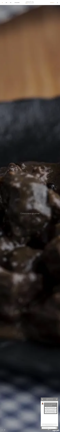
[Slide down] (30, 218)
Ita (2, 2)
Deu (10, 2)
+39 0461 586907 (17, 2)
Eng (6, 2)
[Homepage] (30, 2)
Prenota (52, 2)
